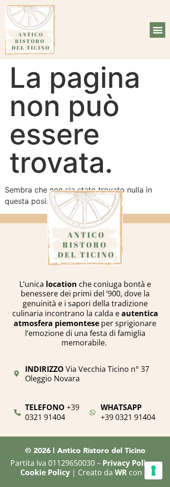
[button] (157, 30)
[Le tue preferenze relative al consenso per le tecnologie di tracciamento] (153, 470)
